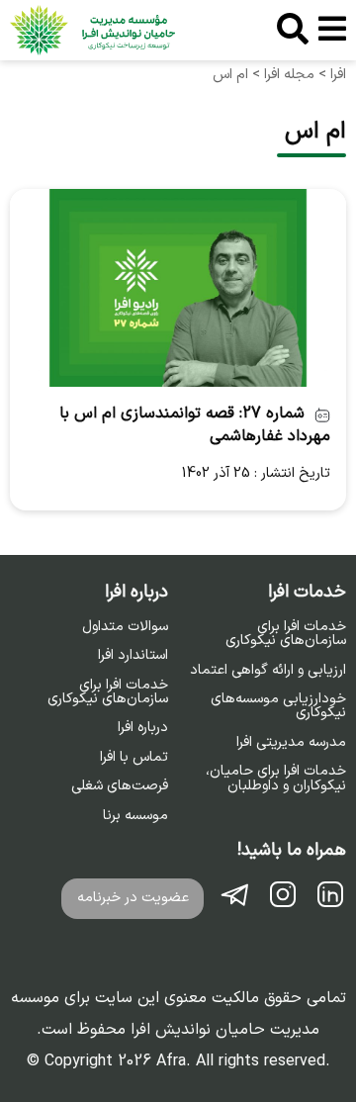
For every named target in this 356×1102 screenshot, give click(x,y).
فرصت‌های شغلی (119, 786)
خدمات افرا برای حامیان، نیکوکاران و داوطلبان (276, 779)
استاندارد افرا (133, 656)
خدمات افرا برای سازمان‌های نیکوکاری (285, 634)
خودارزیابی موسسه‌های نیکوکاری (278, 706)
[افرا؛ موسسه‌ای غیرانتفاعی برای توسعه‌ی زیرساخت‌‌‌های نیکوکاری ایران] (92, 30)
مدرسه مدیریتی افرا (291, 743)
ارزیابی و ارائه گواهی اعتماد (268, 671)
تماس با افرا (134, 758)
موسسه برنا (135, 816)
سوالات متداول (125, 627)
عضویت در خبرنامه (133, 897)
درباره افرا (143, 728)
